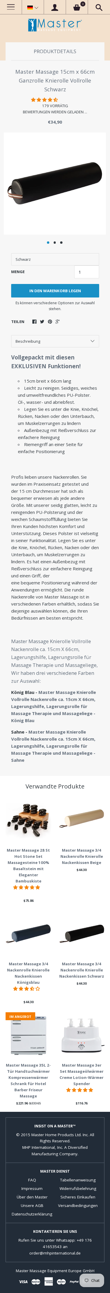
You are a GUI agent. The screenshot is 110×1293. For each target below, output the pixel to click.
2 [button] (55, 242)
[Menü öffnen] (11, 7)
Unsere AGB (32, 1205)
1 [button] (48, 242)
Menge (18, 271)
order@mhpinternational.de (55, 1253)
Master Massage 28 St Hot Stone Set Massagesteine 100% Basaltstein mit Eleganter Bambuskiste (28, 866)
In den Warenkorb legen (55, 290)
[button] (32, 8)
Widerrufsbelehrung (78, 1188)
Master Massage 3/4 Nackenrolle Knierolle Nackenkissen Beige (81, 856)
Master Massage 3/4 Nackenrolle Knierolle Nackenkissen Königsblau (28, 973)
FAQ (32, 1180)
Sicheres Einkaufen (77, 1197)
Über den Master (32, 1197)
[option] (55, 183)
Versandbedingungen (78, 1205)
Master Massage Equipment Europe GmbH (55, 1270)
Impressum (32, 1188)
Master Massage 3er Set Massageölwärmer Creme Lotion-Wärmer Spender (82, 1074)
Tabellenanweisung (78, 1180)
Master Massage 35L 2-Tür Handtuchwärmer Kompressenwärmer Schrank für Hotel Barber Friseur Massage (28, 1080)
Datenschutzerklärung (32, 1214)
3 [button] (61, 242)
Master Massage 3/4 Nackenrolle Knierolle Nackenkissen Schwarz (81, 970)
